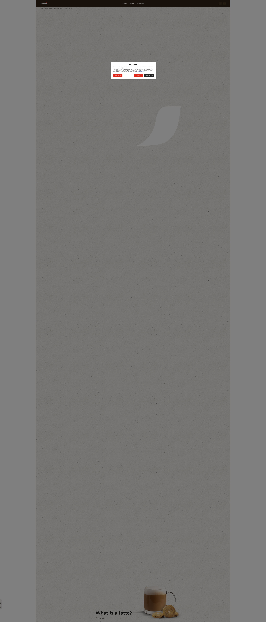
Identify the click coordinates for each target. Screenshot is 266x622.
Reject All (139, 75)
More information (141, 71)
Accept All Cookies (149, 75)
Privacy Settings (117, 75)
